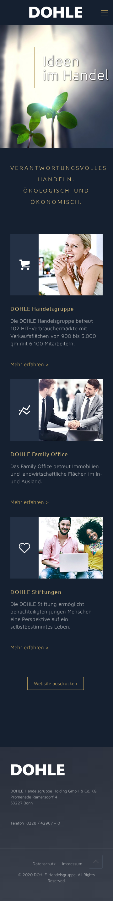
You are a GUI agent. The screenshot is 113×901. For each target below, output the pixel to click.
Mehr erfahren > (29, 364)
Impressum (72, 863)
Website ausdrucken (55, 683)
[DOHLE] (56, 12)
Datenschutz (44, 863)
